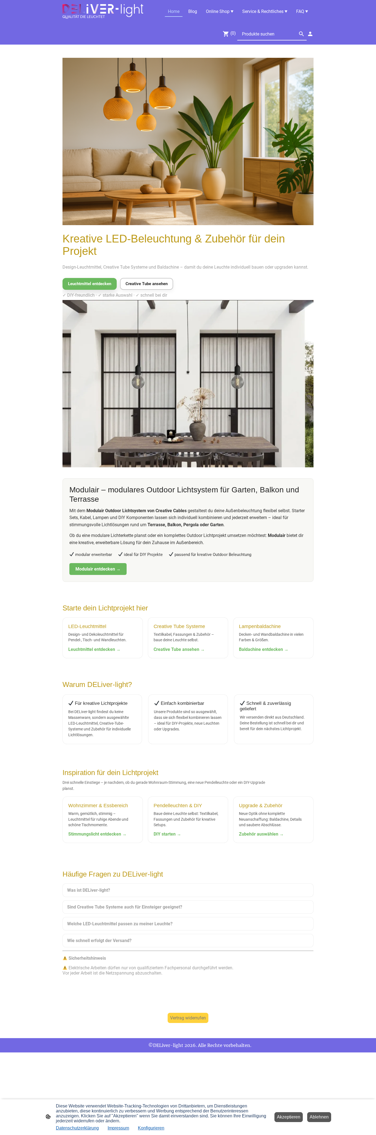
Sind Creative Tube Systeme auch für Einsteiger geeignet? (124, 907)
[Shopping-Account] (310, 34)
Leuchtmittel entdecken (89, 283)
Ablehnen (319, 1117)
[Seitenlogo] (102, 11)
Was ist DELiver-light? (88, 890)
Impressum (118, 1128)
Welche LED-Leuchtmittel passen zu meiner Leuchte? (120, 923)
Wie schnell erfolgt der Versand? (99, 940)
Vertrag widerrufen (188, 1018)
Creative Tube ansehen (147, 283)
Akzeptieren (288, 1117)
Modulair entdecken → (98, 569)
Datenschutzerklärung (77, 1128)
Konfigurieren (151, 1128)
